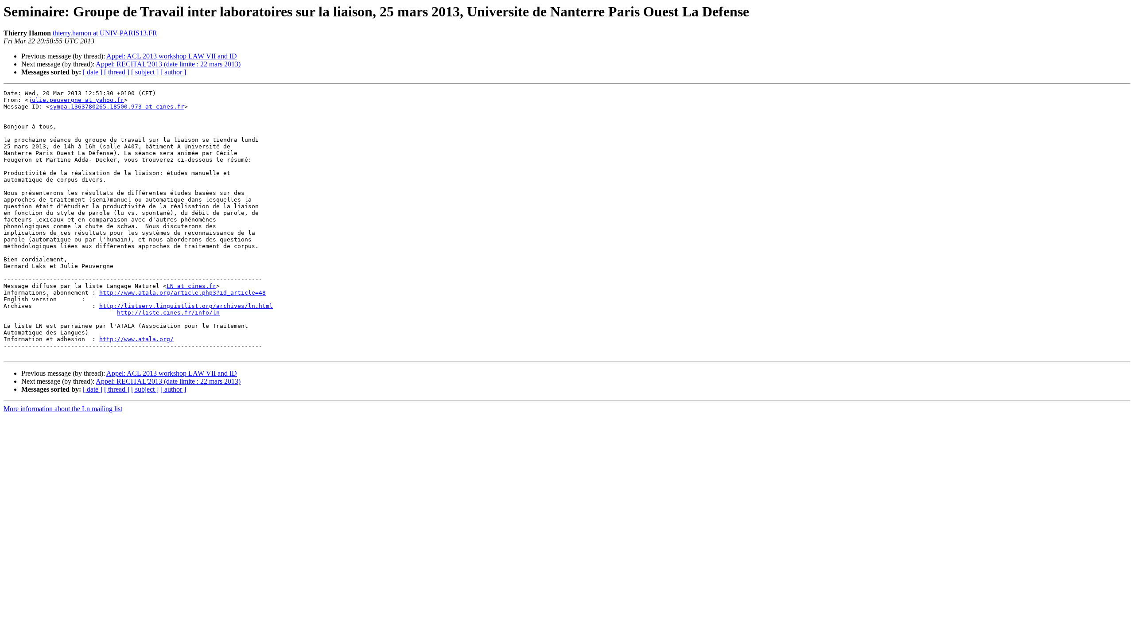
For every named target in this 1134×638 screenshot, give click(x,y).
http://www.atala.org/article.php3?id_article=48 (182, 292)
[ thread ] (116, 72)
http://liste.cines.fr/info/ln (168, 312)
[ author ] (173, 72)
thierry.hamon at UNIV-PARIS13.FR (105, 33)
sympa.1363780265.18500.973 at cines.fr (117, 106)
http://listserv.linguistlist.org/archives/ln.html (186, 306)
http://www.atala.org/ (136, 339)
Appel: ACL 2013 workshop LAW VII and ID (171, 56)
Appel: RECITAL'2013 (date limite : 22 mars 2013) (168, 64)
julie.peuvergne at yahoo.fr (76, 100)
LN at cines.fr (191, 286)
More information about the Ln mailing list (63, 408)
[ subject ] (145, 72)
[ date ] (92, 72)
